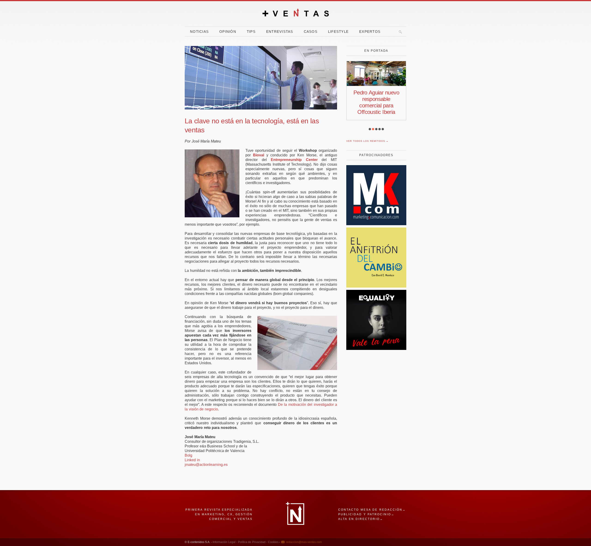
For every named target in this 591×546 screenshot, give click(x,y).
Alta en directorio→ (360, 519)
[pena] (376, 349)
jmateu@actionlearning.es (206, 465)
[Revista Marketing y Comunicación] (376, 224)
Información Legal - (225, 542)
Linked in (192, 460)
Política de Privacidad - (252, 542)
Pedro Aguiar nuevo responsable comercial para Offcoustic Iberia (376, 102)
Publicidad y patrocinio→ (366, 514)
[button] (370, 129)
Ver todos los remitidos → (367, 141)
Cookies (272, 542)
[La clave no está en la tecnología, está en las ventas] (261, 77)
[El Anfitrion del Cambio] (376, 286)
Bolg (188, 455)
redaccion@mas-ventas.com (304, 542)
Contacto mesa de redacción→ (372, 509)
